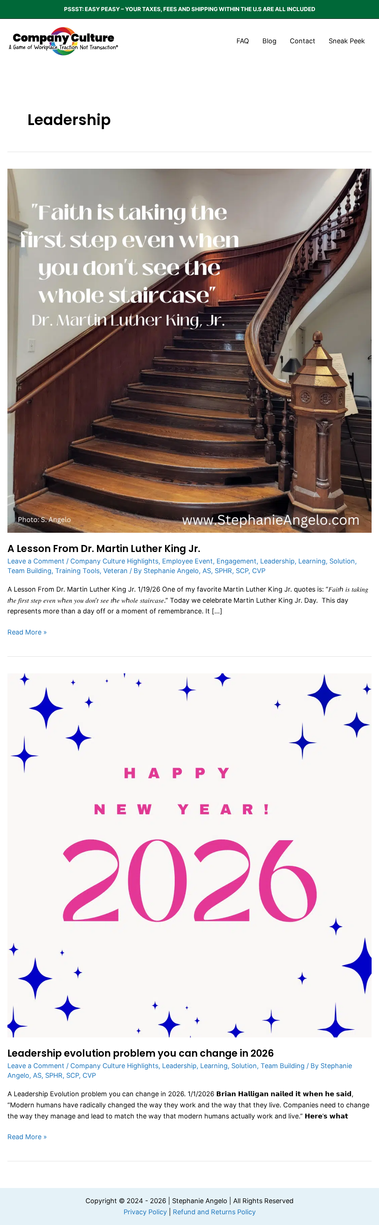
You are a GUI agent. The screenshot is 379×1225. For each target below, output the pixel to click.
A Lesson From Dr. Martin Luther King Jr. (103, 548)
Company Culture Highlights (114, 561)
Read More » (27, 631)
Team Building (29, 571)
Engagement (236, 561)
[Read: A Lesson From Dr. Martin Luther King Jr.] (189, 350)
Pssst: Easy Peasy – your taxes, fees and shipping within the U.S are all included (189, 9)
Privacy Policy (145, 1212)
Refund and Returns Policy (214, 1212)
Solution (342, 561)
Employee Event (187, 561)
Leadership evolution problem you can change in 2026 (140, 1053)
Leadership (277, 561)
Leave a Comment (35, 561)
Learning (312, 561)
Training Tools (77, 571)
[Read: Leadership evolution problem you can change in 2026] (189, 855)
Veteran (115, 571)
